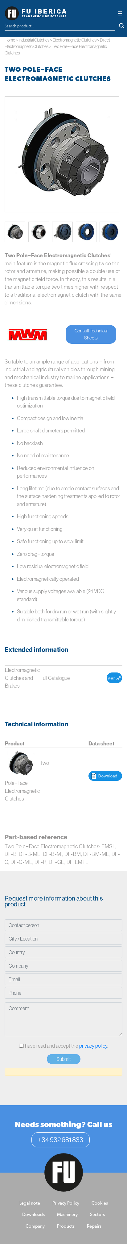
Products (66, 1226)
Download (107, 775)
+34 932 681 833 (60, 1139)
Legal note (29, 1203)
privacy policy (93, 1045)
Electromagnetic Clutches (74, 40)
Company (35, 1226)
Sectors (97, 1215)
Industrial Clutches (33, 40)
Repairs (94, 1226)
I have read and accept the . (65, 1045)
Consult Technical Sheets (91, 334)
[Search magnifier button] (122, 26)
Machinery (67, 1215)
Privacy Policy (65, 1203)
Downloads (33, 1215)
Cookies (100, 1203)
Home (10, 40)
